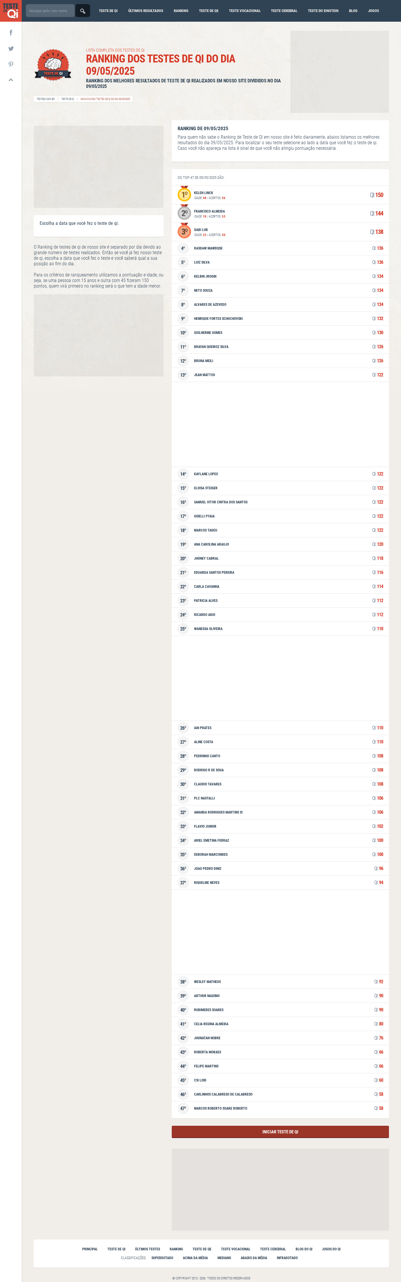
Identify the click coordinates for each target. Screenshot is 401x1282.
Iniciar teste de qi (280, 1132)
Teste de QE (202, 1249)
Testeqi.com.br (46, 99)
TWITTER (10, 48)
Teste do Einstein (323, 11)
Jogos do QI (331, 1249)
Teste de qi (108, 11)
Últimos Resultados (145, 11)
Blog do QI (304, 1249)
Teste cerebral (284, 11)
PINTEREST (10, 63)
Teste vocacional (245, 11)
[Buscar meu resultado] (82, 10)
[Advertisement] (339, 72)
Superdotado (162, 1258)
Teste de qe (208, 11)
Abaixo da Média (254, 1258)
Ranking (181, 11)
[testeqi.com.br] (11, 11)
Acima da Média (195, 1258)
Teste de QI (67, 99)
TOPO (10, 79)
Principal (90, 1249)
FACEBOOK (10, 32)
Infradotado (287, 1258)
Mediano (224, 1258)
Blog (353, 11)
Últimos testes (147, 1249)
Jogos (373, 11)
